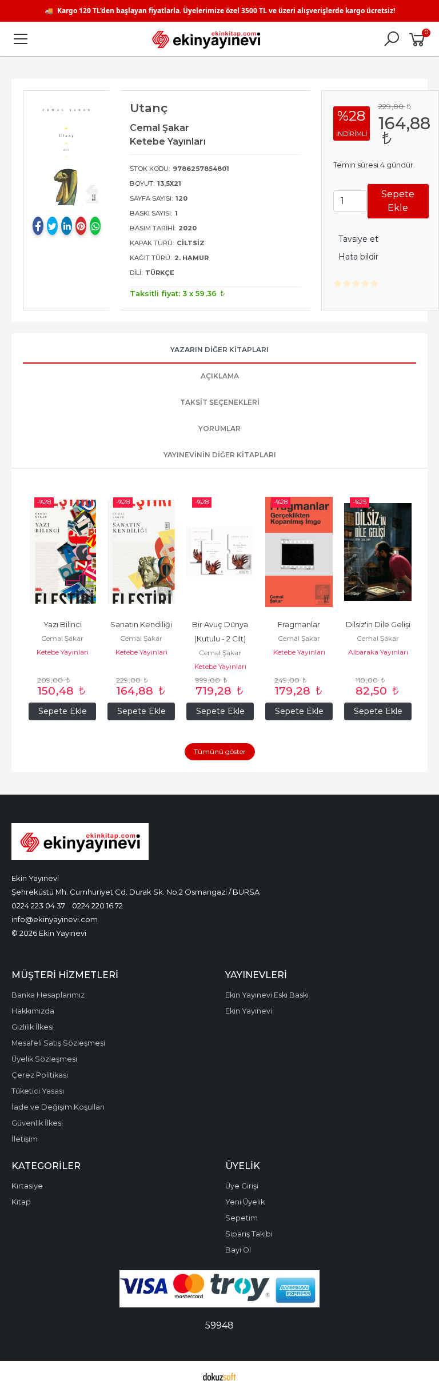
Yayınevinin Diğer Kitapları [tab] (219, 454)
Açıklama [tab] (220, 376)
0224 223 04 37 (38, 905)
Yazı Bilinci (62, 624)
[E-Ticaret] (219, 1376)
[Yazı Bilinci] (62, 552)
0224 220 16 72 (97, 905)
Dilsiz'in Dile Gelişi (378, 624)
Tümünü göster (220, 751)
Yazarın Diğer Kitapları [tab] (219, 349)
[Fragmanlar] (299, 552)
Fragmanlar (299, 624)
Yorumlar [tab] (219, 428)
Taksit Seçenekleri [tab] (220, 402)
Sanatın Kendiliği (141, 624)
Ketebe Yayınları (63, 652)
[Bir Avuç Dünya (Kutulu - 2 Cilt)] (220, 552)
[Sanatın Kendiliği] (141, 552)
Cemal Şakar (62, 638)
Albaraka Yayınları (378, 652)
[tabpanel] (67, 152)
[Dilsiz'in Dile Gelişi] (378, 552)
